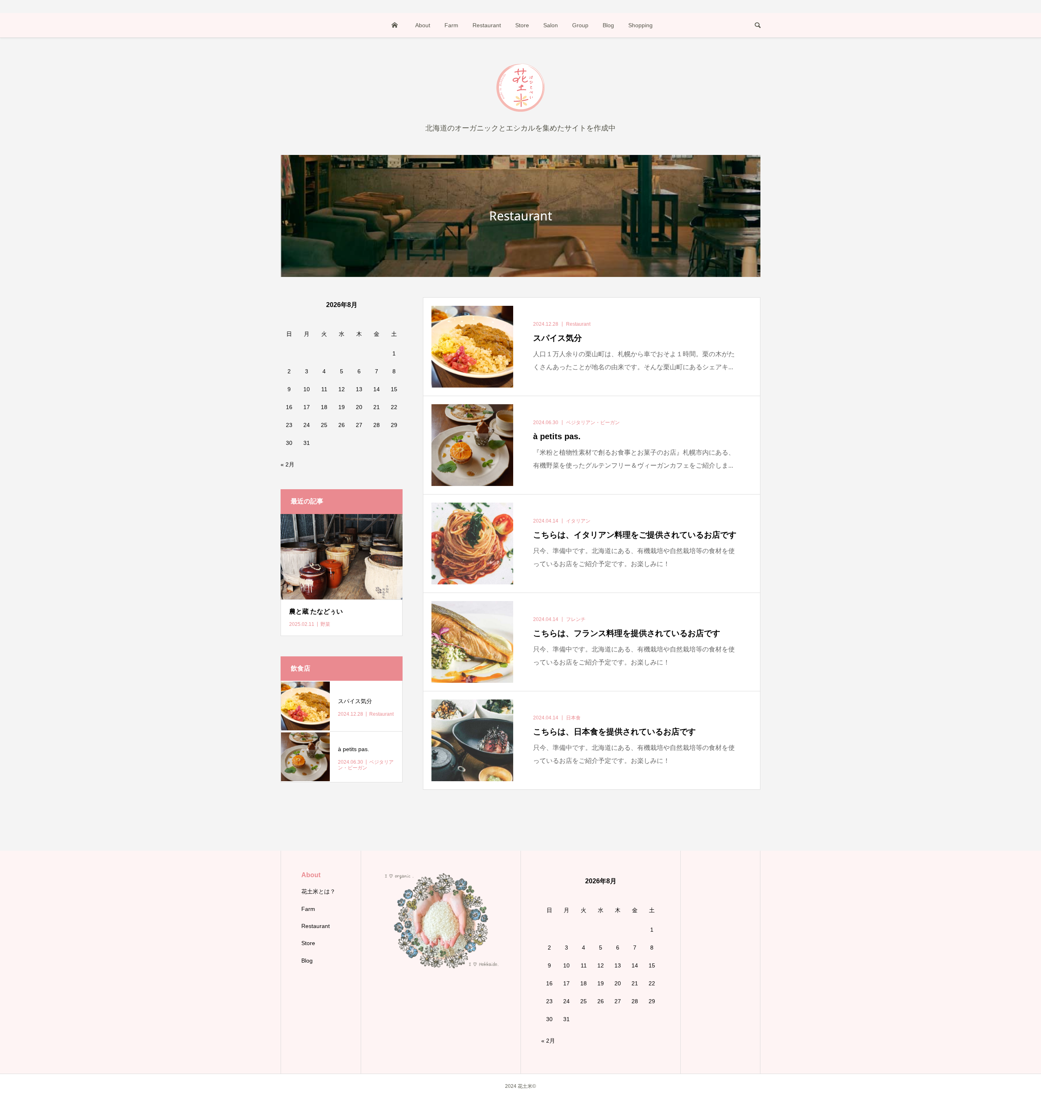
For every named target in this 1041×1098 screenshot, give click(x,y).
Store (522, 25)
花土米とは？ (318, 891)
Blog (608, 25)
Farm (451, 25)
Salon (550, 25)
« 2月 (287, 464)
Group (580, 25)
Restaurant (487, 25)
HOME (395, 25)
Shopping (640, 25)
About (422, 25)
